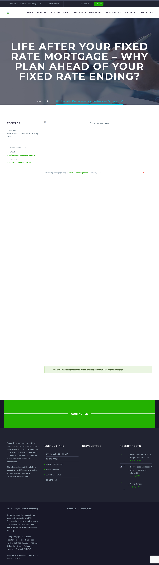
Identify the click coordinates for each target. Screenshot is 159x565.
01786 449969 (54, 4)
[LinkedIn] (60, 384)
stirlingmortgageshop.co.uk (19, 162)
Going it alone (136, 484)
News (71, 172)
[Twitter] (50, 384)
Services (41, 12)
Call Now (99, 4)
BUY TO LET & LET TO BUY (57, 454)
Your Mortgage (59, 12)
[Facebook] (69, 4)
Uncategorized (82, 172)
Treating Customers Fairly (86, 12)
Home (30, 12)
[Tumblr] (57, 384)
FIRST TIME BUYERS (54, 464)
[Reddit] (64, 384)
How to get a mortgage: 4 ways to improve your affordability (141, 470)
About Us (130, 12)
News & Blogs (113, 12)
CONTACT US (79, 414)
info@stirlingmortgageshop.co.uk (21, 155)
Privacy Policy (86, 509)
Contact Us (85, 4)
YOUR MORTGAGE (53, 474)
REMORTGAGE (52, 459)
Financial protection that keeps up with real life (141, 456)
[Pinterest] (53, 384)
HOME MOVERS (52, 469)
